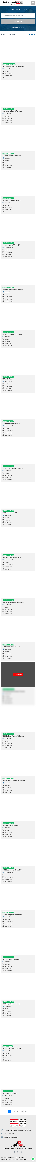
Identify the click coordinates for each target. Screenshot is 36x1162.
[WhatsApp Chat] (33, 1159)
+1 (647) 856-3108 (9, 1133)
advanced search (17, 27)
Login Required (18, 674)
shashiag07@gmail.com (11, 1137)
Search (19, 22)
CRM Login (23, 1159)
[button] (3, 49)
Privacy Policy (15, 1159)
